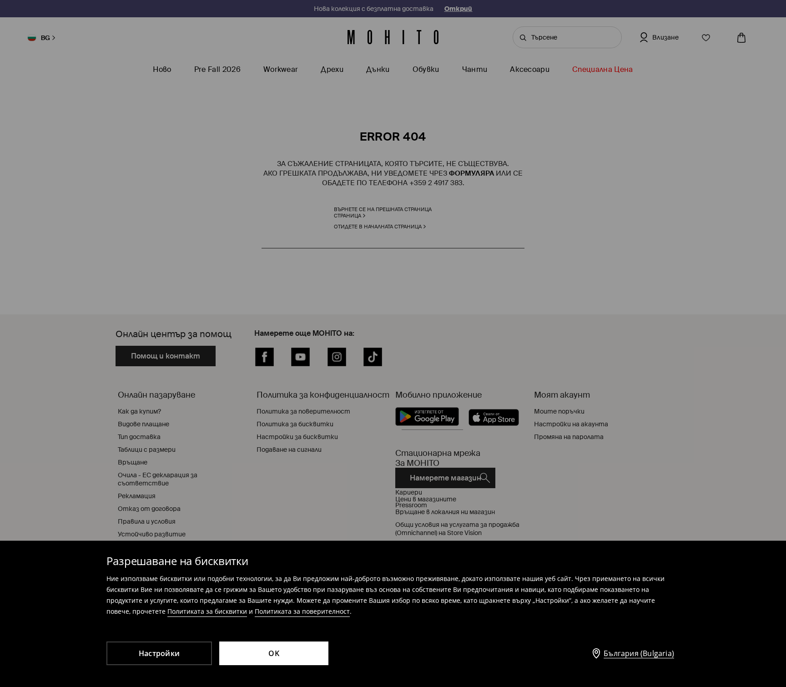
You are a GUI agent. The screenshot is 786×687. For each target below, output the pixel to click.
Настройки (159, 653)
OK (273, 653)
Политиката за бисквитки (207, 611)
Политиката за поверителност (302, 611)
